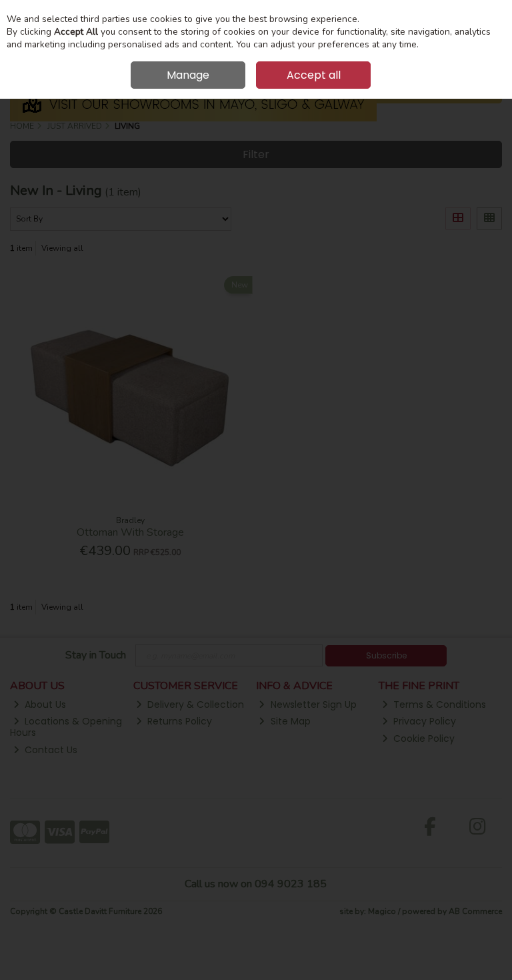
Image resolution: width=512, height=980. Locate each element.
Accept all (314, 75)
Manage (188, 75)
